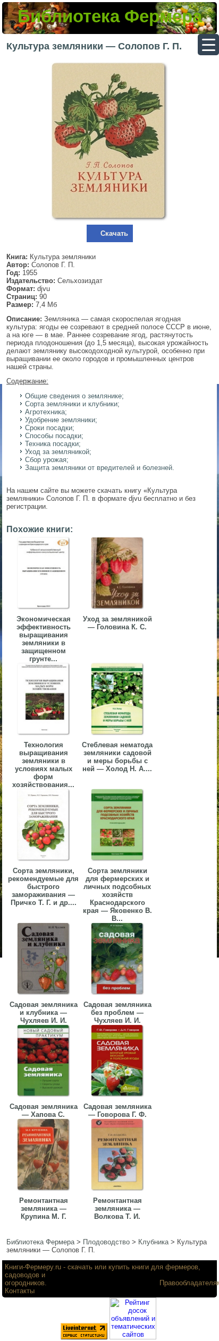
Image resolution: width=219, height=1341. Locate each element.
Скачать (114, 233)
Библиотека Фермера (110, 16)
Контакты (20, 1291)
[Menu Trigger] (208, 44)
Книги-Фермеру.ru (33, 1267)
